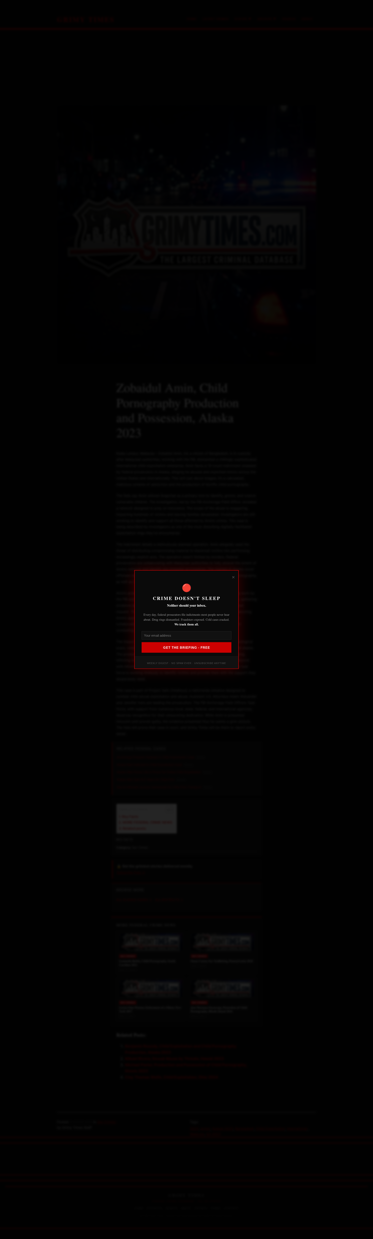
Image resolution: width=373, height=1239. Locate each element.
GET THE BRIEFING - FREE (186, 647)
